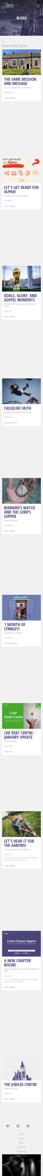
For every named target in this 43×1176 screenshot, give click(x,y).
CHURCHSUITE (21, 1155)
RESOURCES (21, 1147)
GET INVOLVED (21, 1151)
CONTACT (21, 1134)
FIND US (21, 1138)
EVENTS (21, 1142)
